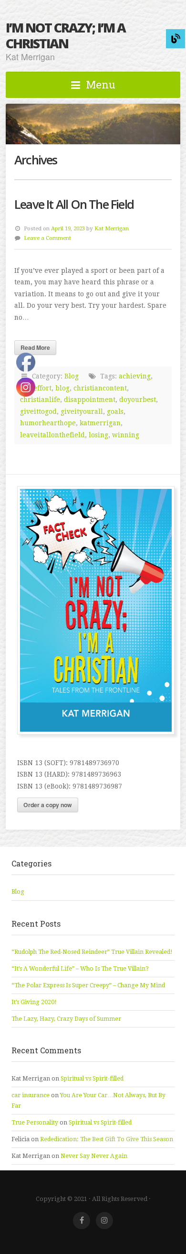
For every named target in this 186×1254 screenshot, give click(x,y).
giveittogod (38, 411)
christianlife (40, 399)
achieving (135, 376)
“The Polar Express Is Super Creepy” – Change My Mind (88, 985)
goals (115, 411)
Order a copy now (47, 804)
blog (62, 388)
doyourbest (137, 399)
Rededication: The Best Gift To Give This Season (106, 1139)
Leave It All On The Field (74, 204)
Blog (71, 376)
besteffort (36, 388)
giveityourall (82, 411)
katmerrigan (100, 423)
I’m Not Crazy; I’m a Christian (65, 35)
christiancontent (100, 388)
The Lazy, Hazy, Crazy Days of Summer (66, 1019)
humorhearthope (48, 423)
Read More (35, 347)
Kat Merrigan (111, 228)
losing (98, 435)
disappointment (89, 399)
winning (125, 435)
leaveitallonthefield (52, 435)
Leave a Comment (47, 238)
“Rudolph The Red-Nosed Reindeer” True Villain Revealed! (92, 952)
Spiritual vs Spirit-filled (92, 1078)
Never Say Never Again (94, 1156)
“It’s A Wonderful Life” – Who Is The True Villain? (80, 968)
